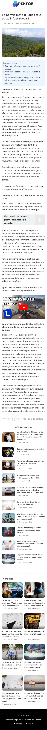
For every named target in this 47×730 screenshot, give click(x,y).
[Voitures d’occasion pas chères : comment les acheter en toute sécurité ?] (8, 532)
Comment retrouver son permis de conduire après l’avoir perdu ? (34, 603)
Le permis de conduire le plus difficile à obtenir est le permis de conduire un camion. (22, 80)
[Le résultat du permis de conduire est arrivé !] (12, 652)
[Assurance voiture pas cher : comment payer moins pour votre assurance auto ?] (8, 545)
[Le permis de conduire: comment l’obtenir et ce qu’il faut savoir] (34, 683)
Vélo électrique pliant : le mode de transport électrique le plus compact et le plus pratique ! (31, 516)
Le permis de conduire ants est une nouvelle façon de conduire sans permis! (30, 557)
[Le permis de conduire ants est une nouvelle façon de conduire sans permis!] (8, 559)
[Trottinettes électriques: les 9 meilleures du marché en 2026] (8, 478)
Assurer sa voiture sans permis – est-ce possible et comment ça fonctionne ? (31, 463)
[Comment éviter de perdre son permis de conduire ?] (8, 505)
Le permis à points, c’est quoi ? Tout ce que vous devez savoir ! (12, 603)
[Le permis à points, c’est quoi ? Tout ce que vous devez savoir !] (12, 590)
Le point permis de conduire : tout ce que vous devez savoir (33, 665)
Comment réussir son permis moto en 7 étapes (22, 67)
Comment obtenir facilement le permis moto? (22, 73)
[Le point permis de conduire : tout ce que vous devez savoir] (34, 652)
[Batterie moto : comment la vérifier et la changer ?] (8, 452)
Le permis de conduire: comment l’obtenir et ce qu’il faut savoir (34, 695)
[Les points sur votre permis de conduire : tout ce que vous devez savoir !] (12, 683)
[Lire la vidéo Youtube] (23, 307)
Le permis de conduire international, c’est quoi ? (34, 634)
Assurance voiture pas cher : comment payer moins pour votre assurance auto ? (30, 543)
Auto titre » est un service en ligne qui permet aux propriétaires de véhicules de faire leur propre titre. (30, 490)
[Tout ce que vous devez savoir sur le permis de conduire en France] (12, 621)
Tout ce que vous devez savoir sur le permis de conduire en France (12, 634)
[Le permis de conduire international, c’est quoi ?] (34, 621)
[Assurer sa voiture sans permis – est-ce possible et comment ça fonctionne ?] (8, 465)
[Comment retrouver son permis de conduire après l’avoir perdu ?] (34, 590)
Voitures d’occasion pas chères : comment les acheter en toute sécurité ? (29, 530)
